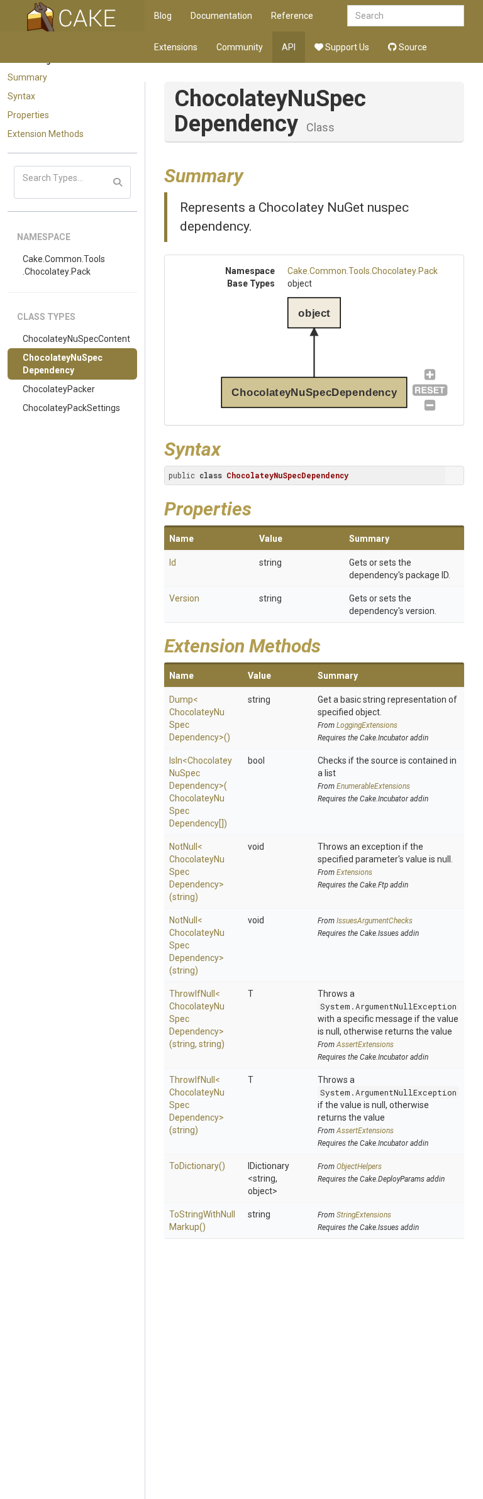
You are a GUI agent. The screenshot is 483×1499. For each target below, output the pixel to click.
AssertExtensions (365, 1044)
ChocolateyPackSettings (71, 408)
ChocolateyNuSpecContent (76, 339)
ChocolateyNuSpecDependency (63, 364)
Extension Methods (46, 134)
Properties (28, 115)
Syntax (21, 96)
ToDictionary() (197, 1166)
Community (239, 47)
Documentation (221, 16)
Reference (292, 16)
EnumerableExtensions (373, 786)
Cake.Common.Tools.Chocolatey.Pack (64, 265)
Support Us (346, 47)
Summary (27, 77)
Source (412, 47)
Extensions (175, 47)
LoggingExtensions (366, 725)
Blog (163, 16)
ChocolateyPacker (59, 389)
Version (184, 598)
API (289, 47)
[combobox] (405, 15)
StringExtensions (363, 1215)
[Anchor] (252, 174)
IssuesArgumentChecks (374, 920)
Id (172, 562)
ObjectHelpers (359, 1166)
